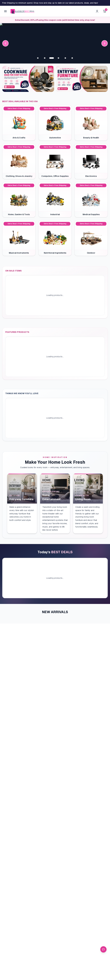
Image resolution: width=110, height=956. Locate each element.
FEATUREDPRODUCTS (17, 332)
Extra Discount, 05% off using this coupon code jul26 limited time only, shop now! (55, 20)
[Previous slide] (5, 43)
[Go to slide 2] (45, 58)
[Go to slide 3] (51, 58)
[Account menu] (97, 11)
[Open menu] (5, 11)
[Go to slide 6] (72, 58)
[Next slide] (104, 43)
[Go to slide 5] (65, 58)
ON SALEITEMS (13, 270)
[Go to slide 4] (58, 58)
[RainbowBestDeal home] (22, 11)
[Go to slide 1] (38, 58)
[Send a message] (103, 949)
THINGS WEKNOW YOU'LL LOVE (21, 393)
